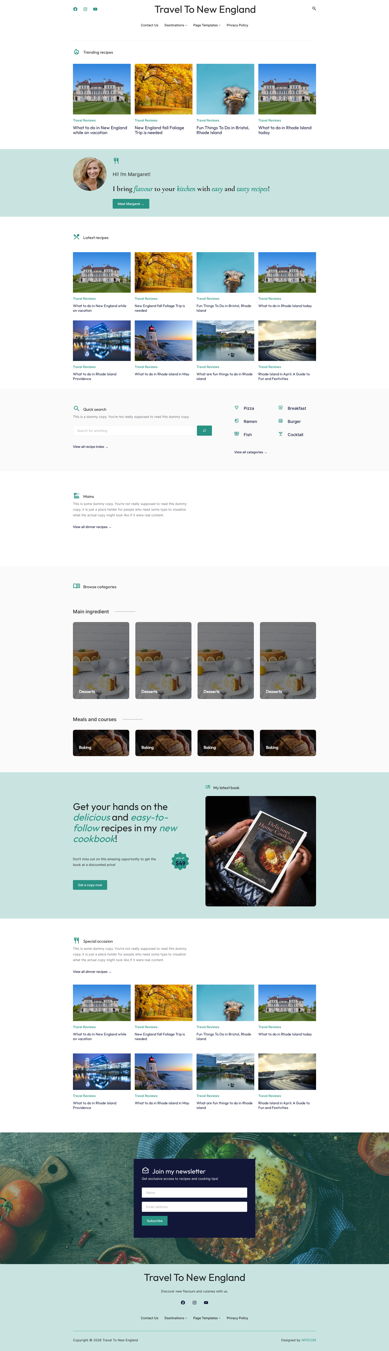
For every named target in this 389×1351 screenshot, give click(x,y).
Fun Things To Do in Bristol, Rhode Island (223, 130)
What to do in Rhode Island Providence (94, 376)
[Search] (204, 431)
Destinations (174, 25)
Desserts (87, 691)
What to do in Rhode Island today (285, 130)
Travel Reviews (84, 120)
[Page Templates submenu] (220, 25)
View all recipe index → (90, 447)
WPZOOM (308, 1340)
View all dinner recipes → (92, 527)
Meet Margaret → (131, 204)
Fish (248, 434)
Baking (85, 747)
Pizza (249, 408)
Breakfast (297, 408)
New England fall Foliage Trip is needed (159, 130)
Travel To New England (205, 9)
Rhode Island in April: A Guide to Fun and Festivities (284, 376)
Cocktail (295, 434)
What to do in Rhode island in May (162, 374)
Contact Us (149, 25)
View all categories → (250, 452)
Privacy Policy (237, 25)
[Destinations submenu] (186, 25)
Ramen (250, 421)
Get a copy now (90, 885)
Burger (294, 421)
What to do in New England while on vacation (100, 130)
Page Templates (205, 25)
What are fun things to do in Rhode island (225, 376)
